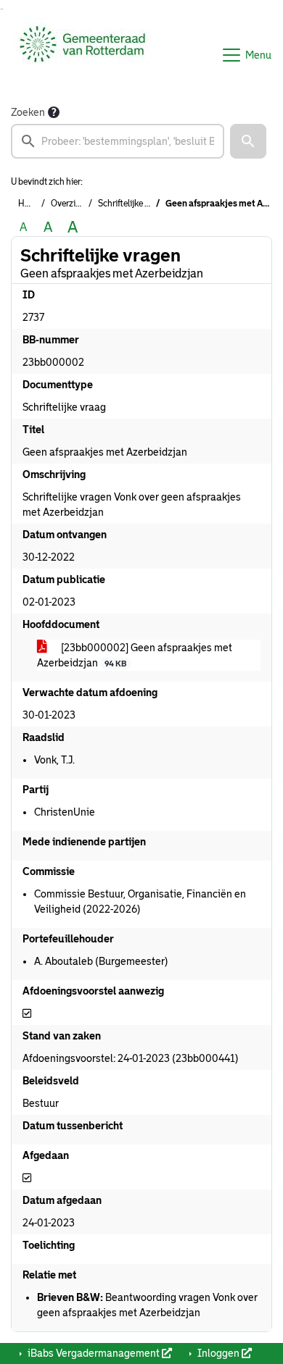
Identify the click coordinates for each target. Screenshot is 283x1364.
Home (29, 203)
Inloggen (218, 1353)
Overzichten (74, 203)
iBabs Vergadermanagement (93, 1353)
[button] (248, 141)
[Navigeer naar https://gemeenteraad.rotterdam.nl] (82, 55)
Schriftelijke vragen (134, 203)
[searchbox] (117, 141)
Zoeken (28, 112)
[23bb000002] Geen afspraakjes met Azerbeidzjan (134, 655)
